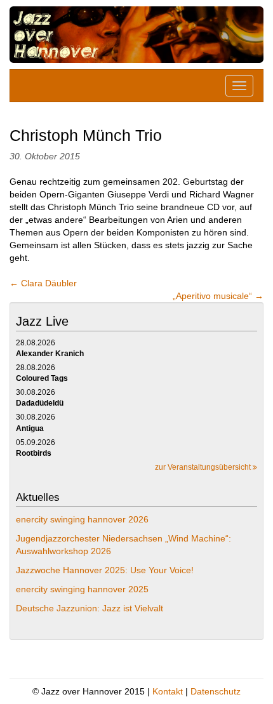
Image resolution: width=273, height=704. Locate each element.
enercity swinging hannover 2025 (82, 589)
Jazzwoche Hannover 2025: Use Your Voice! (105, 570)
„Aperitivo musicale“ (218, 296)
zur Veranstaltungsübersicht (204, 467)
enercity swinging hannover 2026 (82, 519)
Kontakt (167, 691)
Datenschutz (215, 691)
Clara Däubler (44, 283)
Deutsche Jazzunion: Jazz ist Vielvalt (89, 608)
